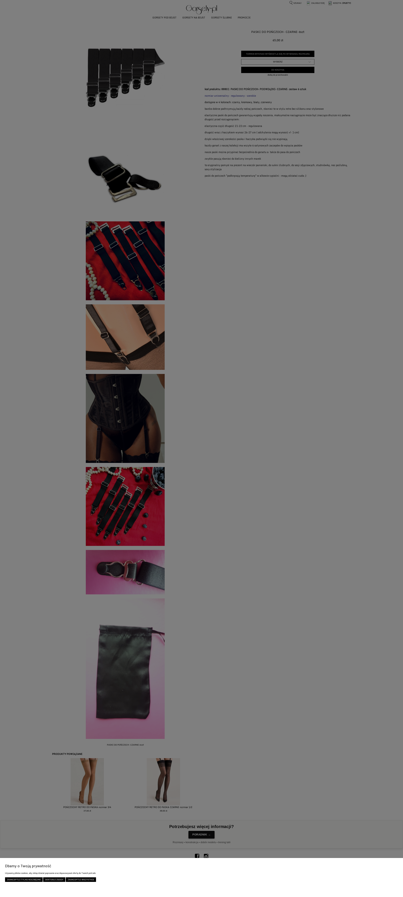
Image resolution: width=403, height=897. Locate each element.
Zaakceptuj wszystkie (81, 879)
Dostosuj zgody (54, 879)
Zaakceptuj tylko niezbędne (24, 879)
